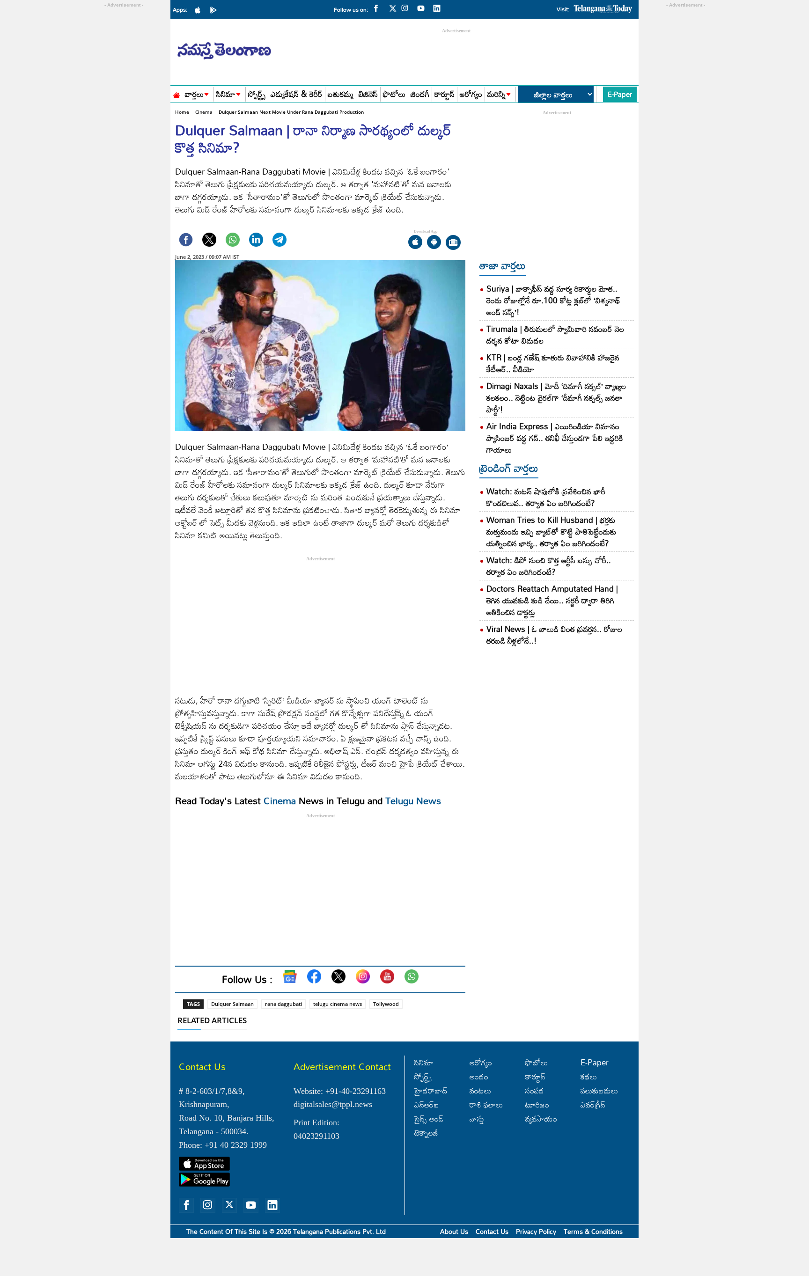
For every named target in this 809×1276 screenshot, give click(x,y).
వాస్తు (477, 1118)
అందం (479, 1076)
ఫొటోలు (394, 94)
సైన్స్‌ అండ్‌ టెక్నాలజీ (428, 1125)
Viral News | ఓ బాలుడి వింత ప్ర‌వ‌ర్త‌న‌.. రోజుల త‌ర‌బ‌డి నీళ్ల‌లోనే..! (554, 634)
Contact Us (492, 1231)
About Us (454, 1231)
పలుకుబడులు (599, 1090)
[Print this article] (453, 243)
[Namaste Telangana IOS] (199, 9)
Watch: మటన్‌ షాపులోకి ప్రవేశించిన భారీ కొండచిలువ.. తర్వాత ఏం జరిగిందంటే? (545, 497)
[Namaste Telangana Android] (215, 9)
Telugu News (413, 800)
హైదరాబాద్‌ (431, 1090)
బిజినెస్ (368, 94)
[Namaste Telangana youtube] (423, 7)
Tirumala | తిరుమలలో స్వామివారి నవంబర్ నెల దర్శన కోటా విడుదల (555, 334)
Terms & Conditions (593, 1231)
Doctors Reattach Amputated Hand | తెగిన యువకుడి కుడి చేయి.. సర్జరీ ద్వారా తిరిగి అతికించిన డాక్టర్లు (552, 600)
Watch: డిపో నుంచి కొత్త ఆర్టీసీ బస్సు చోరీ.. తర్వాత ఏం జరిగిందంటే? (548, 565)
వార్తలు (194, 94)
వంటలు (480, 1090)
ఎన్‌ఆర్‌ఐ (426, 1104)
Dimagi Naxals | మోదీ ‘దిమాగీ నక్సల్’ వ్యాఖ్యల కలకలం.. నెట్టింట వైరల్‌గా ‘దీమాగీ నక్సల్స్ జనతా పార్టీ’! (556, 397)
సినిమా (225, 94)
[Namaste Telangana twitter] (393, 11)
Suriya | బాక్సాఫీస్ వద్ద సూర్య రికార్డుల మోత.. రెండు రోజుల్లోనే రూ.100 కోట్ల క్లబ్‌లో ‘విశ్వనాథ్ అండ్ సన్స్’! (553, 300)
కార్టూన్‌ (535, 1076)
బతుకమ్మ (340, 94)
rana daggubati (283, 1003)
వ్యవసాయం (541, 1118)
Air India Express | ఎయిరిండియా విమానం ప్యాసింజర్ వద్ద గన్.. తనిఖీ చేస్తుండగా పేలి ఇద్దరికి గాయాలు (554, 437)
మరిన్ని (496, 94)
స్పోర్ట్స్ (256, 94)
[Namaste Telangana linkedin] (439, 7)
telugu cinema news (337, 1003)
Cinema (204, 112)
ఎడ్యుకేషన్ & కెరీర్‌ (297, 94)
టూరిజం (537, 1104)
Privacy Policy (536, 1231)
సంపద (534, 1090)
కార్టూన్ (444, 94)
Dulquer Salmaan (232, 1003)
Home (182, 112)
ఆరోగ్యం (471, 94)
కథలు (589, 1076)
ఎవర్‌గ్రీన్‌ (593, 1104)
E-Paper (620, 94)
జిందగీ (420, 94)
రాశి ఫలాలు (486, 1104)
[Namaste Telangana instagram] (407, 7)
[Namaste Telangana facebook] (378, 7)
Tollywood (386, 1003)
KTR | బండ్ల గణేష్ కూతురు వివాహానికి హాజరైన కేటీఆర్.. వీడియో (552, 363)
